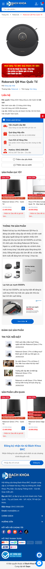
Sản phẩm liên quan (13, 392)
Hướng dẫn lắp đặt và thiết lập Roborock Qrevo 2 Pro (26, 372)
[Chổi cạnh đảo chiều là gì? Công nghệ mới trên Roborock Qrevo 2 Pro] (8, 344)
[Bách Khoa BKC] (16, 3)
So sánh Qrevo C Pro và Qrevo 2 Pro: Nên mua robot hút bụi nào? (27, 362)
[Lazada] (21, 532)
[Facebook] (4, 532)
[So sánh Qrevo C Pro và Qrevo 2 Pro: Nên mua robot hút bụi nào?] (8, 363)
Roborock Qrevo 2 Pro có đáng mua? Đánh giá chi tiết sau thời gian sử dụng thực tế (28, 354)
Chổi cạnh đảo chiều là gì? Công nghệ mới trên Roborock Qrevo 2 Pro (28, 343)
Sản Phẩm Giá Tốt (12, 172)
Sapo (28, 566)
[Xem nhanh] (23, 183)
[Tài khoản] (36, 3)
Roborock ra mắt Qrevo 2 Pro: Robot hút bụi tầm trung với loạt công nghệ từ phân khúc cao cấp (28, 382)
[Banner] (22, 70)
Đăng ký (36, 462)
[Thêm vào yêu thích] (23, 188)
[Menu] (3, 3)
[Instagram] (9, 532)
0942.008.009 (22, 150)
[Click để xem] (22, 40)
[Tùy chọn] (23, 208)
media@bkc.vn (13, 510)
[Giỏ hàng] (41, 4)
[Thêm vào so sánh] (23, 193)
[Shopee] (15, 532)
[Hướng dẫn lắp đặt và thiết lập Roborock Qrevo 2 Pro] (8, 373)
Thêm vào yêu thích (24, 159)
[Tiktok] (26, 532)
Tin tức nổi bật (11, 337)
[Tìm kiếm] (41, 9)
